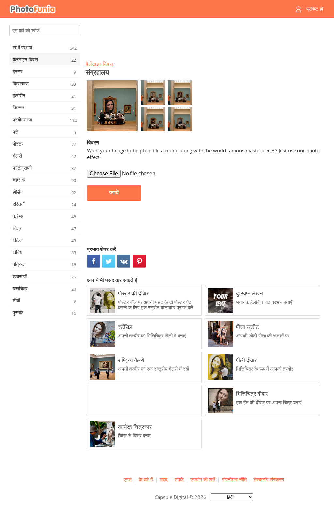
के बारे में (146, 479)
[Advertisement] (204, 41)
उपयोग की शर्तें (202, 479)
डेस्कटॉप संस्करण (268, 479)
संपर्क (179, 479)
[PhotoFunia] (142, 9)
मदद (164, 479)
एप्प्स (128, 479)
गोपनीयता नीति (234, 479)
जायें (114, 192)
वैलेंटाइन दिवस (99, 63)
